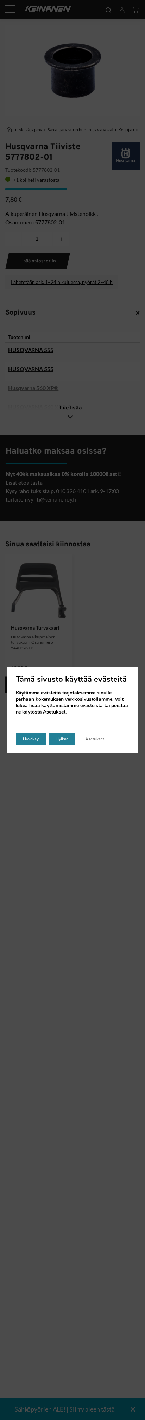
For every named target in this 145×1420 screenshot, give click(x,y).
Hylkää (62, 739)
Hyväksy (31, 739)
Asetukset (54, 712)
